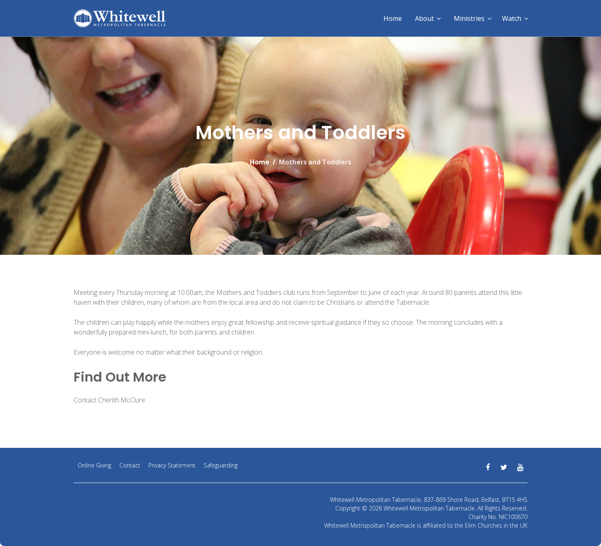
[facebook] (487, 467)
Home (392, 18)
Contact (129, 465)
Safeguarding (221, 465)
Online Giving (94, 465)
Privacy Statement (171, 465)
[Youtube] (520, 467)
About (424, 18)
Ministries (469, 18)
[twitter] (504, 467)
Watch (511, 18)
